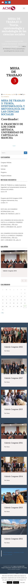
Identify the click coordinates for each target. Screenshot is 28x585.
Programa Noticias (6, 175)
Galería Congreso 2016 (9, 271)
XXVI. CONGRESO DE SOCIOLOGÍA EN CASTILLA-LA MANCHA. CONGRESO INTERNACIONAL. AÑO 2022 (12, 222)
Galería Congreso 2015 (13, 409)
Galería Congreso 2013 (13, 507)
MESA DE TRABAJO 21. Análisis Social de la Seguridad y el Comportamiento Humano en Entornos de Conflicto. (13, 187)
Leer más (22, 582)
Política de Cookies (22, 573)
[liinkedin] (6, 2)
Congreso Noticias (6, 162)
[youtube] (2, 2)
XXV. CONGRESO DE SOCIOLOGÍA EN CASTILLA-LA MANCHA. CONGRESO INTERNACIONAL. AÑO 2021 (12, 235)
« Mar (2, 313)
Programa (3, 172)
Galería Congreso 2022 (13, 347)
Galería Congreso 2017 (13, 378)
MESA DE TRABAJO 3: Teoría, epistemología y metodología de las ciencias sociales (13, 107)
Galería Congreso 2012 (13, 538)
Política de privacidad (11, 573)
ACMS (18, 94)
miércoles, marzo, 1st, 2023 (8, 94)
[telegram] (9, 2)
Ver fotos (7, 351)
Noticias (3, 169)
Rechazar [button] (16, 582)
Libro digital (4, 166)
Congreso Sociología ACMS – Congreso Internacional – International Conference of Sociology (14, 44)
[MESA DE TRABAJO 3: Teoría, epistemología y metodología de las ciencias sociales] (14, 77)
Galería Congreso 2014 (13, 476)
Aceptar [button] (9, 582)
